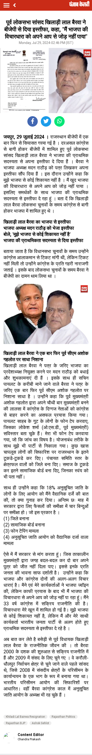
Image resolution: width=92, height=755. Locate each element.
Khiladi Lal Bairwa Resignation (25, 716)
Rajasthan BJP (15, 723)
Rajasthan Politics (63, 716)
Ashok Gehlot (40, 723)
